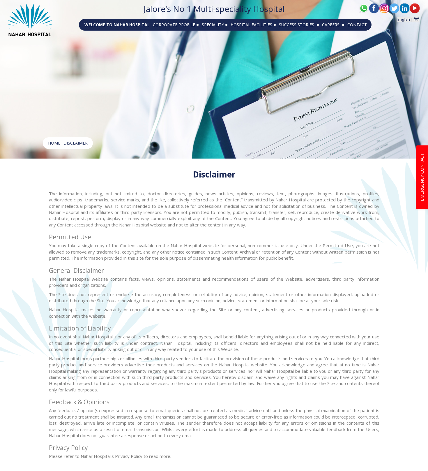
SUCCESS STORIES (297, 24)
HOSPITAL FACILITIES (251, 24)
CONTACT (357, 24)
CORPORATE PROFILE (174, 24)
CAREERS (331, 24)
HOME (54, 143)
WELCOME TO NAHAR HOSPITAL (117, 24)
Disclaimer (75, 143)
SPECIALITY (213, 24)
